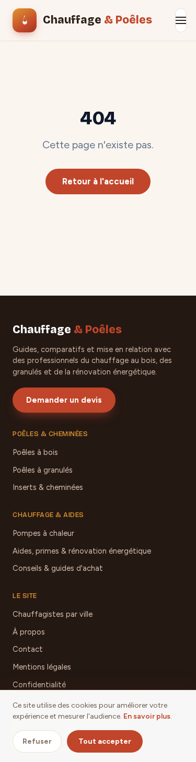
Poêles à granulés (43, 470)
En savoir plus (146, 716)
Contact (28, 649)
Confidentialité (39, 684)
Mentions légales (42, 667)
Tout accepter (104, 741)
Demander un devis (64, 400)
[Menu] (181, 20)
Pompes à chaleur (43, 533)
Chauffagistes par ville (53, 614)
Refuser (37, 741)
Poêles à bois (35, 452)
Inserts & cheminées (48, 487)
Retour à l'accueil (98, 181)
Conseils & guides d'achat (58, 568)
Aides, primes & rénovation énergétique (82, 551)
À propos (29, 632)
